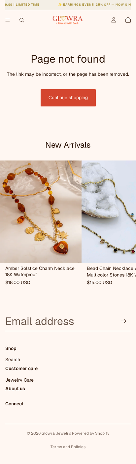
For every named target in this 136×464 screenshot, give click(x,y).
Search (12, 360)
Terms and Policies (68, 447)
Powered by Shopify (90, 433)
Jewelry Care (19, 380)
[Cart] (128, 20)
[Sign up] (124, 321)
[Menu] (7, 20)
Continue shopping (68, 98)
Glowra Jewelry (56, 433)
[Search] (22, 20)
